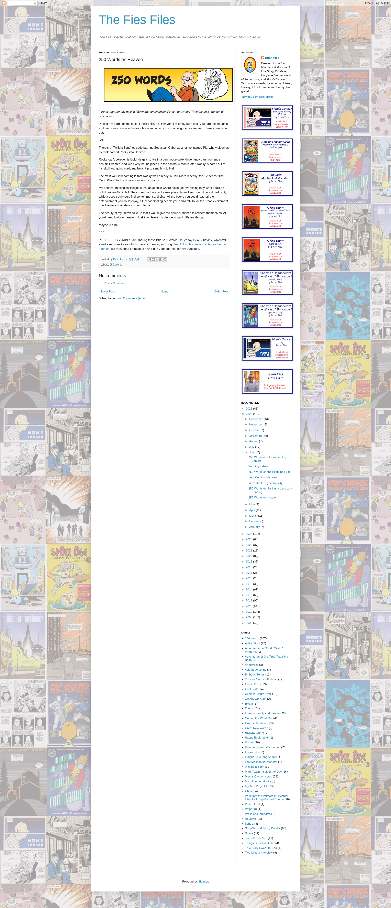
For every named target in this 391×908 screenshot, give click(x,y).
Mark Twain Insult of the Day (263, 771)
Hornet (249, 742)
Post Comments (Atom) (131, 298)
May (252, 504)
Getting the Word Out (258, 718)
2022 (249, 545)
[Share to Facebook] (161, 259)
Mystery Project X (256, 786)
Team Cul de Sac (256, 838)
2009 (249, 617)
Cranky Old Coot (255, 698)
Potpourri (251, 809)
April (252, 510)
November (256, 424)
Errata (249, 703)
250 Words (116, 264)
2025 (249, 414)
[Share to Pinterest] (165, 259)
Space (249, 833)
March (253, 515)
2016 (249, 578)
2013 (249, 595)
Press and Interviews (258, 813)
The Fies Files (137, 20)
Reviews (250, 818)
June (252, 452)
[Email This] (149, 259)
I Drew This (252, 752)
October (254, 430)
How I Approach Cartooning (262, 747)
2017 (249, 572)
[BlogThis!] (153, 259)
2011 (249, 606)
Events (249, 708)
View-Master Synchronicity (265, 483)
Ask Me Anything (255, 669)
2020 (249, 556)
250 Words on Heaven (262, 497)
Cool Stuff (251, 689)
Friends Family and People (262, 713)
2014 (249, 589)
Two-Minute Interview (258, 852)
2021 (249, 550)
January (254, 526)
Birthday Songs (255, 674)
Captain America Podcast (261, 679)
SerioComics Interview (262, 477)
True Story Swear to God (261, 847)
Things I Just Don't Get (260, 843)
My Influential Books (258, 781)
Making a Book (254, 766)
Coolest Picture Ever (258, 693)
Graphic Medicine (256, 723)
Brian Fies (119, 259)
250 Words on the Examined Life (269, 471)
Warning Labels (258, 466)
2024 (249, 533)
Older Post (221, 291)
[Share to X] (157, 259)
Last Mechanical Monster (261, 761)
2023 (249, 539)
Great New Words (256, 728)
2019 (249, 561)
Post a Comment (114, 283)
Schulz (249, 823)
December (256, 419)
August (254, 441)
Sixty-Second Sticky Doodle (262, 828)
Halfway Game (254, 732)
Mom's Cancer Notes (258, 776)
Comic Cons (253, 684)
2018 (249, 567)
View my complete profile (257, 96)
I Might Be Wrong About (260, 757)
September (256, 435)
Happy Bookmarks (257, 737)
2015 (249, 584)
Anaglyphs (251, 664)
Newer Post (107, 291)
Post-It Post (252, 804)
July (252, 446)
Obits (248, 791)
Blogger (203, 881)
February (255, 521)
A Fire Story (252, 643)
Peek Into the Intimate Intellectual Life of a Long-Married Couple (266, 797)
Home (164, 291)
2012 (249, 600)
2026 (249, 408)
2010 (249, 611)
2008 (249, 623)
